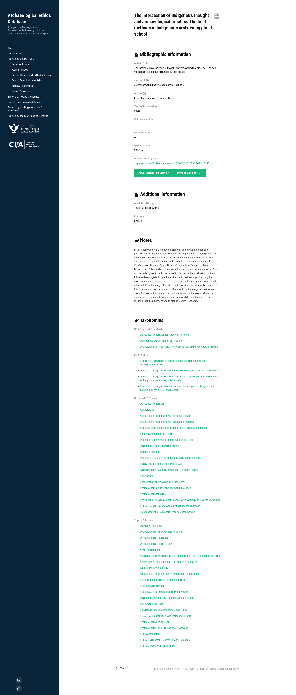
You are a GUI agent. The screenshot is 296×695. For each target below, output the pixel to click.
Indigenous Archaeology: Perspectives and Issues (167, 598)
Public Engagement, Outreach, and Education (165, 640)
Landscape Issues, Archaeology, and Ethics (163, 610)
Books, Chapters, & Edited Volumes (31, 75)
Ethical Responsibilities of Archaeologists (162, 580)
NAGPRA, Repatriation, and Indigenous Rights (165, 616)
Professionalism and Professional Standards (164, 628)
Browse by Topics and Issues (23, 96)
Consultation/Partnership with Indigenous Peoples (167, 422)
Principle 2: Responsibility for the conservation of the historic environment (179, 370)
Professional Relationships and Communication (165, 488)
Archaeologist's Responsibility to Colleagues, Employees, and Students (179, 346)
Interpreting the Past (151, 604)
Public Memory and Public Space (158, 646)
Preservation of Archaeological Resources (163, 482)
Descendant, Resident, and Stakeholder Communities (169, 574)
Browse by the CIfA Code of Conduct (28, 116)
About (11, 48)
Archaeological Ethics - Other (156, 544)
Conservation (147, 409)
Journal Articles (20, 69)
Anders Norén (172, 668)
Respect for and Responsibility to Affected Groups (167, 512)
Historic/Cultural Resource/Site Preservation (164, 592)
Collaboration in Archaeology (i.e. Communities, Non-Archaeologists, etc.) (180, 556)
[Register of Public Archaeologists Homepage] (29, 128)
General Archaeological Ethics (156, 434)
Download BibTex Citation (153, 173)
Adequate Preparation (152, 403)
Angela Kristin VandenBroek (224, 668)
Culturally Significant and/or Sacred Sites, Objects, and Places (174, 428)
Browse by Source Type (21, 59)
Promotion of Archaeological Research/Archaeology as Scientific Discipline (180, 500)
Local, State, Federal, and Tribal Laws (161, 464)
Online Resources (21, 91)
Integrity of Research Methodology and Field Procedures (171, 458)
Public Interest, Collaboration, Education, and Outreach (170, 506)
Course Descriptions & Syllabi (27, 80)
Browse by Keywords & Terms (24, 102)
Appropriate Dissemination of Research (161, 340)
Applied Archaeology (151, 525)
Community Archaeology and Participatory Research (168, 562)
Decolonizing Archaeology (154, 568)
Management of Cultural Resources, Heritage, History (169, 470)
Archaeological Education (154, 537)
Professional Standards (153, 494)
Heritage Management (152, 586)
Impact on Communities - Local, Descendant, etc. (167, 440)
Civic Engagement (150, 550)
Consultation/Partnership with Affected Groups (165, 416)
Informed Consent (150, 452)
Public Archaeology (150, 634)
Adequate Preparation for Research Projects (164, 334)
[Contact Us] (18, 688)
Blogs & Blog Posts (22, 86)
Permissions (146, 476)
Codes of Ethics (20, 64)
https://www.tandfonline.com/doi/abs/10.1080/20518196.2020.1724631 (173, 163)
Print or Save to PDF (189, 173)
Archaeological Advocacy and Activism (161, 531)
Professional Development (154, 622)
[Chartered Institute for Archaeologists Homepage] (29, 145)
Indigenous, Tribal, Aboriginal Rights (159, 446)
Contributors (14, 53)
